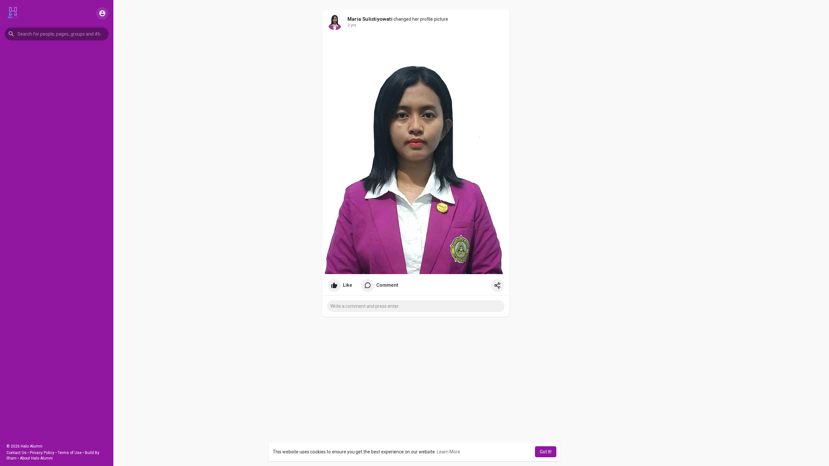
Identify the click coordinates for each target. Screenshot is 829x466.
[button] (56, 34)
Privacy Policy (42, 452)
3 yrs (351, 25)
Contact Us (16, 452)
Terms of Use (70, 452)
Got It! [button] (545, 451)
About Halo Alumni (36, 458)
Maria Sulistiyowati (369, 19)
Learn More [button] (448, 451)
